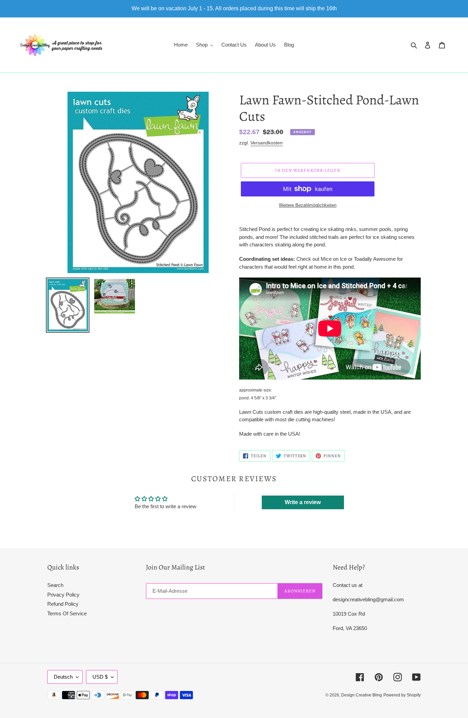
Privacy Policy (63, 595)
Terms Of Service (67, 613)
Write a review (303, 502)
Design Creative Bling (361, 695)
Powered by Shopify (402, 695)
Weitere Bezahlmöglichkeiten (307, 205)
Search (55, 585)
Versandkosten (266, 142)
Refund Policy (62, 604)
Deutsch (63, 677)
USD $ (100, 677)
